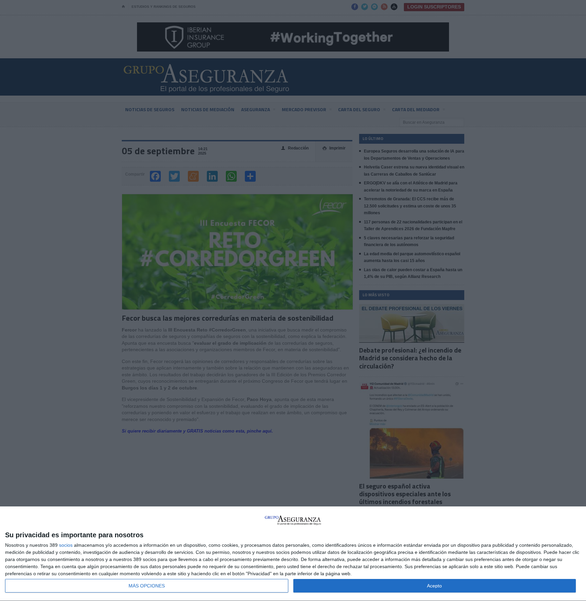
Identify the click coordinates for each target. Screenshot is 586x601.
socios (66, 545)
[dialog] (293, 554)
